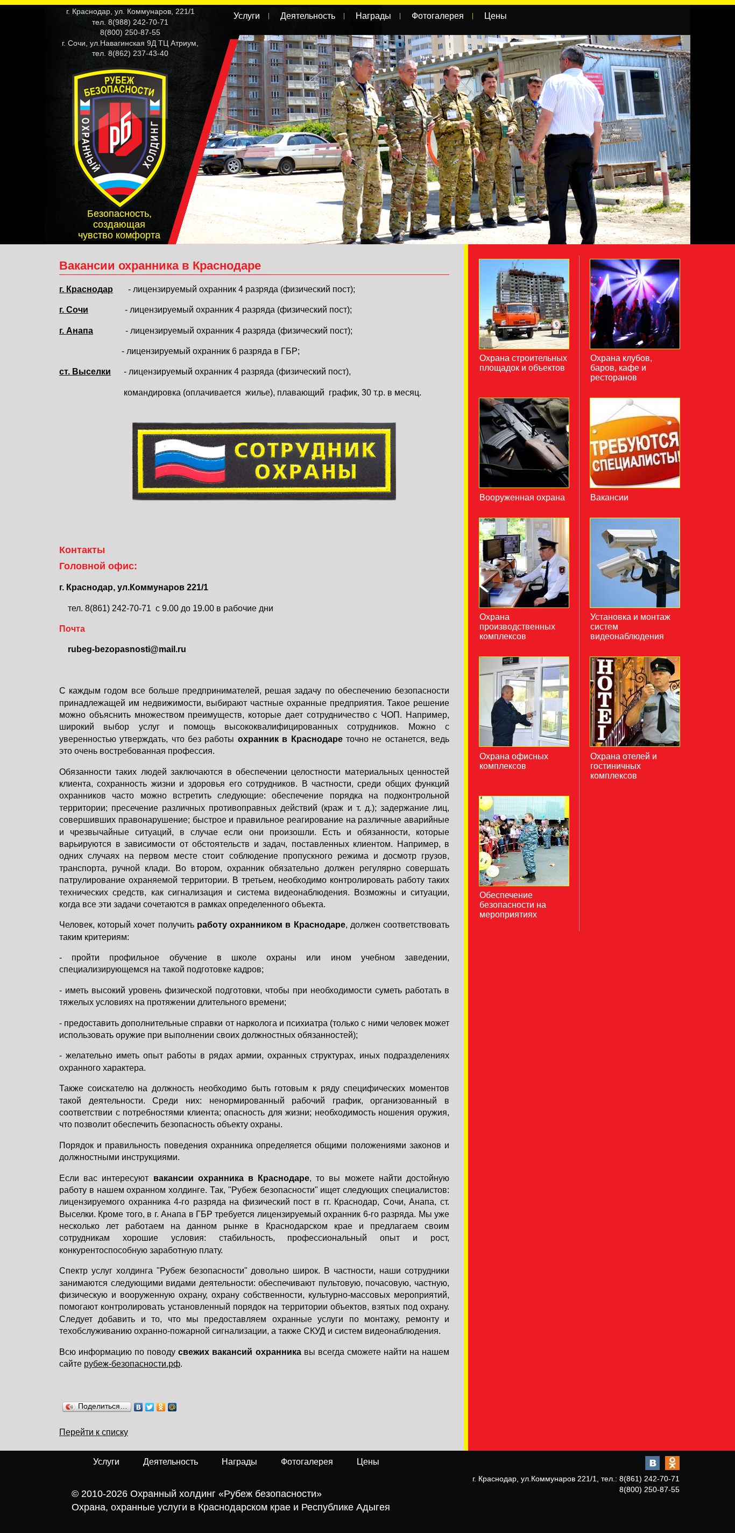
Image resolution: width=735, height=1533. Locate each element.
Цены (495, 15)
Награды (373, 15)
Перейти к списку (93, 1432)
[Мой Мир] (172, 1407)
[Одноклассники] (161, 1407)
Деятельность (307, 15)
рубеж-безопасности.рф (132, 1363)
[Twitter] (150, 1407)
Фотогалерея (438, 15)
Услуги (247, 15)
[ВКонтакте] (138, 1407)
